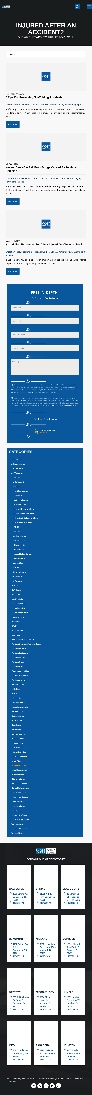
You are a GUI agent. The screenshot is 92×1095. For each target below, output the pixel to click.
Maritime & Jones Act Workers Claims (39, 251)
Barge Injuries (16, 477)
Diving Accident (17, 563)
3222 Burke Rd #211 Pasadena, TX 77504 (47, 1053)
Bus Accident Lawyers (19, 491)
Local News (15, 635)
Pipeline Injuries (17, 716)
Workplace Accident (19, 828)
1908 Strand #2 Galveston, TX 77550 (20, 896)
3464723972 (45, 903)
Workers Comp (17, 824)
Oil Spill (14, 693)
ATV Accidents (17, 473)
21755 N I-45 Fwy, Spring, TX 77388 (47, 896)
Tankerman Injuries (19, 792)
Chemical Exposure (18, 504)
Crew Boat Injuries (18, 536)
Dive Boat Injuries (18, 558)
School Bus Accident (19, 770)
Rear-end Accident (18, 747)
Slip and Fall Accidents (20, 788)
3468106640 (72, 903)
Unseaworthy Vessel (19, 815)
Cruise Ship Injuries (18, 540)
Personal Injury (57, 104)
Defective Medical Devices (21, 554)
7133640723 (72, 1059)
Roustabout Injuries (19, 756)
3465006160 (18, 1059)
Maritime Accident (18, 648)
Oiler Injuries (16, 698)
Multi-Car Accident (18, 680)
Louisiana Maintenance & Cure (23, 639)
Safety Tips (16, 761)
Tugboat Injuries (18, 806)
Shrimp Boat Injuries (19, 783)
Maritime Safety (17, 666)
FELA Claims (16, 590)
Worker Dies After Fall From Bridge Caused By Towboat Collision (41, 169)
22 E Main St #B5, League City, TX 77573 (73, 896)
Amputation (16, 459)
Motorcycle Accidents (19, 675)
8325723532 (18, 1009)
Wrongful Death (17, 833)
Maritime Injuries (18, 657)
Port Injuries (16, 729)
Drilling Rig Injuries (18, 572)
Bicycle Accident (17, 482)
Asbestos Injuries (18, 464)
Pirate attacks (17, 720)
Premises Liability (18, 734)
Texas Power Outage (19, 797)
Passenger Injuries (18, 702)
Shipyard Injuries (18, 779)
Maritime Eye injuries (19, 653)
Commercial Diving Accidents (22, 509)
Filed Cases (15, 594)
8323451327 (45, 1059)
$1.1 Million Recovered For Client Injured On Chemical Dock (44, 244)
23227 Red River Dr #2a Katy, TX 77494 (20, 1053)
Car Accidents (16, 495)
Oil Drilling (15, 689)
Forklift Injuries (17, 599)
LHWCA (14, 626)
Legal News (15, 621)
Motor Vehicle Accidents (20, 671)
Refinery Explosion (18, 752)
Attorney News (17, 468)
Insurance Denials (18, 617)
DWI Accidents (16, 581)
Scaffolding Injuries (74, 104)
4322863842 (45, 956)
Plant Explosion (17, 725)
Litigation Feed (13, 251)
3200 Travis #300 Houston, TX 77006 (74, 1053)
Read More (12, 124)
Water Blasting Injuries (20, 819)
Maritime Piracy (17, 662)
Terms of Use (34, 392)
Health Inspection (18, 608)
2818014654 (72, 1009)
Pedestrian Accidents (19, 707)
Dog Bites (15, 567)
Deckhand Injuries (18, 545)
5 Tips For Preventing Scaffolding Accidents (34, 97)
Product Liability (17, 738)
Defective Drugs (17, 549)
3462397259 (45, 1009)
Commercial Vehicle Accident (22, 513)
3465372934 (72, 956)
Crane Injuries (16, 531)
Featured (44, 104)
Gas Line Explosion (18, 603)
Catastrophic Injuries (19, 500)
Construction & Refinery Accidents (22, 104)
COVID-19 (15, 527)
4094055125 (18, 956)
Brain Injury (16, 486)
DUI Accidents (16, 576)
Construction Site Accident (53, 178)
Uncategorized (17, 810)
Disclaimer (11, 1082)
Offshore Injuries (17, 684)
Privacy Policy (46, 392)
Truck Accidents (17, 801)
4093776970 (18, 903)
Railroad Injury (17, 743)
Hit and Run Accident (19, 612)
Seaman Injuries (17, 774)
